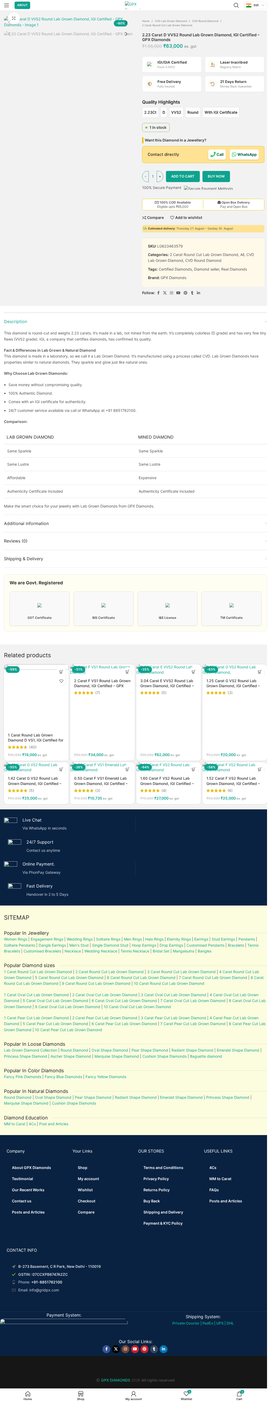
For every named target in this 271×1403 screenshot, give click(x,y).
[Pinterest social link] (185, 293)
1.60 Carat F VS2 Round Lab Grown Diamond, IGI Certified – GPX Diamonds (167, 783)
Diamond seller (206, 269)
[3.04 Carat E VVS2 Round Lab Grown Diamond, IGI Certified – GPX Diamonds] (168, 669)
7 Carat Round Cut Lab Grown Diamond (213, 977)
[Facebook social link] (158, 293)
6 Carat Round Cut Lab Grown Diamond (141, 977)
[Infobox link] (67, 824)
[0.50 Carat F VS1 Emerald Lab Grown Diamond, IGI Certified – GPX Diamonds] (102, 767)
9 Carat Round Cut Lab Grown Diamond (96, 983)
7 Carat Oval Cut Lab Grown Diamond (192, 1000)
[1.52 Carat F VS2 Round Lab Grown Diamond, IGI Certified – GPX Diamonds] (234, 767)
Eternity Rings (179, 939)
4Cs (32, 1124)
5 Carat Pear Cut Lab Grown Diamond (55, 1023)
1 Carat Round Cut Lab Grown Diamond (38, 971)
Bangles (204, 951)
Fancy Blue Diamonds (63, 1076)
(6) (230, 790)
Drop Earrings (171, 945)
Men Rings (133, 939)
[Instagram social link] (171, 293)
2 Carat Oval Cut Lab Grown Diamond (104, 994)
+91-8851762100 (46, 1282)
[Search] (236, 5)
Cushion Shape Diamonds (164, 1056)
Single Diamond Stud (110, 945)
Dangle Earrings (52, 945)
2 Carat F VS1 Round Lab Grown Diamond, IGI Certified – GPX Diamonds (102, 685)
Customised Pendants (205, 945)
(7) (97, 693)
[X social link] (164, 293)
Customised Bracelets (41, 951)
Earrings (201, 939)
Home (146, 21)
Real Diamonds (234, 269)
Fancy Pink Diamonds (22, 1076)
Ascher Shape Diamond (71, 1056)
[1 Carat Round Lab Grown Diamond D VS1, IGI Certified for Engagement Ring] (36, 696)
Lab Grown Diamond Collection (30, 1050)
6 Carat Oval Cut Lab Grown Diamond (124, 1000)
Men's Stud (79, 945)
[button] (9, 22)
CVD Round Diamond (205, 21)
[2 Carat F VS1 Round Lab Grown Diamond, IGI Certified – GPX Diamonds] (102, 669)
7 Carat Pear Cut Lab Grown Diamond (192, 1023)
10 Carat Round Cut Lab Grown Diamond (169, 983)
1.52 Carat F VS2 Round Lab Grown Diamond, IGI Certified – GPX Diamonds (233, 783)
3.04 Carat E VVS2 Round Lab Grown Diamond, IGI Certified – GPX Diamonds (167, 685)
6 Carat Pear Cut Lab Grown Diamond (124, 1023)
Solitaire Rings (108, 939)
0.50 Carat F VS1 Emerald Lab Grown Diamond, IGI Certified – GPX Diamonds (101, 783)
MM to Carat (14, 1124)
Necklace (73, 951)
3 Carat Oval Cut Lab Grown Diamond (173, 994)
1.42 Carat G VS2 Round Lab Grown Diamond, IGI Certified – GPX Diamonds (34, 783)
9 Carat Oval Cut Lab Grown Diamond (67, 1006)
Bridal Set (161, 951)
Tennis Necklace (135, 951)
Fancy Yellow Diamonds (105, 1076)
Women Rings (15, 939)
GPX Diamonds (173, 277)
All (242, 254)
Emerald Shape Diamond (238, 1050)
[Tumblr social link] (192, 293)
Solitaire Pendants (19, 945)
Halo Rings (154, 939)
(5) (163, 693)
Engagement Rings (47, 939)
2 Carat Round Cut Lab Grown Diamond (167, 25)
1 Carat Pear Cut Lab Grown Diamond (36, 1018)
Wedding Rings (80, 939)
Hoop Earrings (144, 945)
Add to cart (183, 176)
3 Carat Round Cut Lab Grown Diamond (181, 971)
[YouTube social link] (178, 293)
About (22, 5)
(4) (163, 790)
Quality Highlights (161, 102)
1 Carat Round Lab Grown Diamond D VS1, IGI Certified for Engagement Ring (35, 740)
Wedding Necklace (100, 951)
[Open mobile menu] (6, 5)
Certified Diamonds (175, 269)
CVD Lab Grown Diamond (171, 21)
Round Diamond (74, 1050)
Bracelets (236, 945)
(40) (33, 747)
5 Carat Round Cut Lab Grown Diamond (69, 977)
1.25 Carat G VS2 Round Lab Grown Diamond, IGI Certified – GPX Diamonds (233, 685)
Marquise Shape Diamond (116, 1056)
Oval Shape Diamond (110, 1050)
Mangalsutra (183, 951)
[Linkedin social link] (198, 293)
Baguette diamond (206, 1056)
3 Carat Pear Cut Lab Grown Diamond (173, 1018)
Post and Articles (53, 1124)
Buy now (216, 176)
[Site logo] (135, 5)
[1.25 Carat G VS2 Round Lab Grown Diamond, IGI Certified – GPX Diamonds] (234, 669)
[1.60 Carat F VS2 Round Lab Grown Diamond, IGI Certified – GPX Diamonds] (168, 767)
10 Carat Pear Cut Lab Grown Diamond (68, 1029)
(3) (230, 693)
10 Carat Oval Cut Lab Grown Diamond (137, 1006)
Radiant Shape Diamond (192, 1050)
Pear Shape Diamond (150, 1050)
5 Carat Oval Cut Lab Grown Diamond (55, 1000)
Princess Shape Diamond (25, 1056)
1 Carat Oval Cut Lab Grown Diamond (36, 994)
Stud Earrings (223, 939)
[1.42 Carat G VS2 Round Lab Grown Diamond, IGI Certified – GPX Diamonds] (36, 767)
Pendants (246, 939)
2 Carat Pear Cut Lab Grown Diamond (104, 1018)
